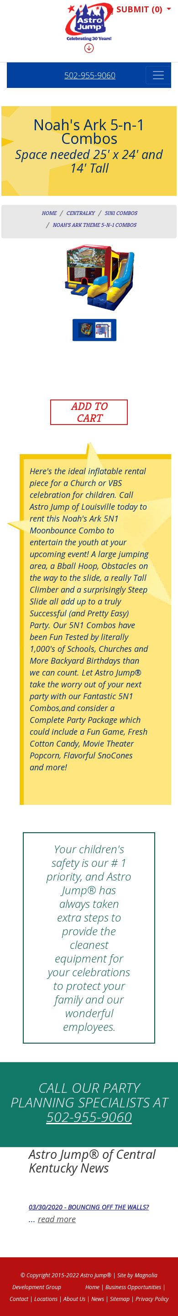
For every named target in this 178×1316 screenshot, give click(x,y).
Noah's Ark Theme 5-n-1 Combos (94, 224)
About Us (74, 1299)
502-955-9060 (89, 75)
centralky (80, 213)
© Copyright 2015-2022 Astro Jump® (66, 1275)
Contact (19, 1299)
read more (57, 1219)
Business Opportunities (133, 1287)
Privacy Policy (152, 1299)
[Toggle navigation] (158, 75)
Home (49, 213)
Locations (46, 1299)
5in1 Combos (121, 213)
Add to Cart (89, 412)
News (97, 1299)
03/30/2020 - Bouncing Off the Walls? (89, 1207)
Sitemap (120, 1299)
